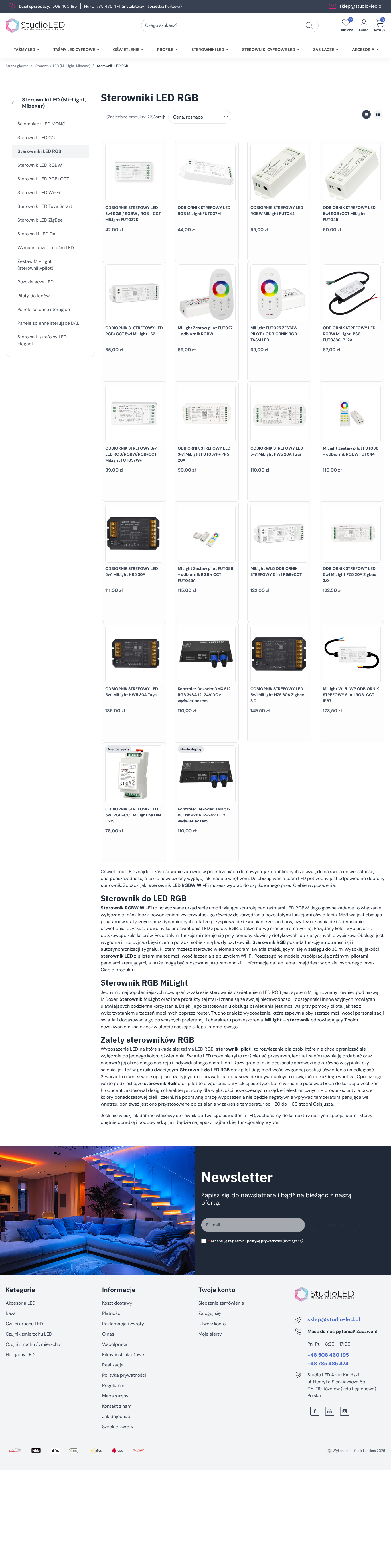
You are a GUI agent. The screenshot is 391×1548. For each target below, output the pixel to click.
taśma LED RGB (197, 1049)
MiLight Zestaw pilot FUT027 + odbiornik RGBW (205, 330)
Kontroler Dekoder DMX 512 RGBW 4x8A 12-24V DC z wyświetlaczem (204, 815)
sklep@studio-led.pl (360, 6)
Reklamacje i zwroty (123, 1324)
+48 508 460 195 (328, 1355)
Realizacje (112, 1365)
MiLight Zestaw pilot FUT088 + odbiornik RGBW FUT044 (350, 451)
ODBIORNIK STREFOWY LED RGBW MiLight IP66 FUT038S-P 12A (349, 333)
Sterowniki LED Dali (37, 234)
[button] (379, 25)
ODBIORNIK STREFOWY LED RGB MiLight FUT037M (204, 210)
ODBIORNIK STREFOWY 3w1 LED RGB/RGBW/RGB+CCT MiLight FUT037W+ (131, 454)
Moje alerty (210, 1334)
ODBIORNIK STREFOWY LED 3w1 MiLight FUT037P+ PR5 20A (204, 454)
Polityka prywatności (124, 1375)
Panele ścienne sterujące (43, 309)
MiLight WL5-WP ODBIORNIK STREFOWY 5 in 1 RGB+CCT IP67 (351, 694)
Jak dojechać (116, 1416)
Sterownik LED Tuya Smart (44, 206)
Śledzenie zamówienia (221, 1303)
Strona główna (17, 66)
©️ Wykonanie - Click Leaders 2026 (356, 1450)
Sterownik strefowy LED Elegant (42, 340)
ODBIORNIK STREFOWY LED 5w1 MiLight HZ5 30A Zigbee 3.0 (277, 694)
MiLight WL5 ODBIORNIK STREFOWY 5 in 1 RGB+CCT (276, 571)
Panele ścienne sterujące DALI (48, 323)
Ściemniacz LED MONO (41, 124)
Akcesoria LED (20, 1303)
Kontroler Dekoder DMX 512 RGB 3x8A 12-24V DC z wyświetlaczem (204, 694)
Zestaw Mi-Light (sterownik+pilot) (35, 264)
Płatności (111, 1313)
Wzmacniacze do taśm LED (45, 248)
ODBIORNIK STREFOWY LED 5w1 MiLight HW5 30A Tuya (131, 691)
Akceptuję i (255, 1241)
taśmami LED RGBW (288, 908)
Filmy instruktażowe (123, 1355)
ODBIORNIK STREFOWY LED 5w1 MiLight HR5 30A (131, 571)
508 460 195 (64, 6)
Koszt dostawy (117, 1303)
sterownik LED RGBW (172, 885)
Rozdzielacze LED (35, 282)
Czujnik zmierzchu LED (29, 1334)
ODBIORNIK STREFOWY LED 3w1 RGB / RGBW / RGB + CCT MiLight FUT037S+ (133, 213)
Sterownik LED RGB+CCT (43, 179)
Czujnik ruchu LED (24, 1324)
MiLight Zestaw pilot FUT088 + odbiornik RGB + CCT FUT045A (205, 574)
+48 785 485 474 (328, 1364)
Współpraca (114, 1344)
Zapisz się (335, 1225)
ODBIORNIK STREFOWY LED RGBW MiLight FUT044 (276, 210)
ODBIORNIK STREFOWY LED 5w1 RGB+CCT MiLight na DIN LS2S (133, 815)
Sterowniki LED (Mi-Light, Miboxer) (62, 66)
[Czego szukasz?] (309, 25)
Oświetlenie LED (118, 871)
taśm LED (296, 878)
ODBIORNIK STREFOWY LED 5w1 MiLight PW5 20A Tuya (276, 451)
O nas (108, 1334)
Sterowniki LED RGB (39, 151)
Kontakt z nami (117, 1406)
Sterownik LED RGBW (39, 165)
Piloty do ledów (33, 296)
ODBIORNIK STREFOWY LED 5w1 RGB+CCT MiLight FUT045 (349, 213)
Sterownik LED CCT (37, 138)
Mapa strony (115, 1396)
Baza (11, 1313)
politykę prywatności (264, 1241)
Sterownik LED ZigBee (40, 220)
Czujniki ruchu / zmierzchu (33, 1344)
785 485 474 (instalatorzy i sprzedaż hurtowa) (139, 6)
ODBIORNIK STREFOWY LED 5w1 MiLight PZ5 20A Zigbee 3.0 (349, 574)
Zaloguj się (209, 1313)
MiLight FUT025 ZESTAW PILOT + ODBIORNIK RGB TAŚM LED (273, 333)
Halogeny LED (20, 1355)
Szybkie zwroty (117, 1427)
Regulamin (113, 1385)
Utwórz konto (212, 1324)
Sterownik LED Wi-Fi (38, 193)
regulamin (236, 1241)
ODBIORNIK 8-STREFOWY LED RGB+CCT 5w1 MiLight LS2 (134, 330)
